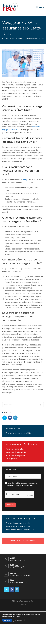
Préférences (18, 620)
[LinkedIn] (17, 589)
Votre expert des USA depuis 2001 (20, 529)
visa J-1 (26, 180)
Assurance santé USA (14, 449)
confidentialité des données (23, 485)
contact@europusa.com (20, 575)
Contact (23, 604)
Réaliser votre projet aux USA (18, 526)
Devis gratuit (11, 459)
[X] (6, 589)
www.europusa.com (18, 582)
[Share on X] (4, 418)
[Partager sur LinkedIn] (15, 418)
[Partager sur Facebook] (10, 418)
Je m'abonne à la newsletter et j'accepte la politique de (21, 484)
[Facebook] (11, 589)
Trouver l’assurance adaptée (18, 523)
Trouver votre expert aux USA (18, 433)
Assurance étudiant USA (16, 452)
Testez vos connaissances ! (23, 540)
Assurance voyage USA (15, 455)
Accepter (7, 620)
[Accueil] (3, 38)
